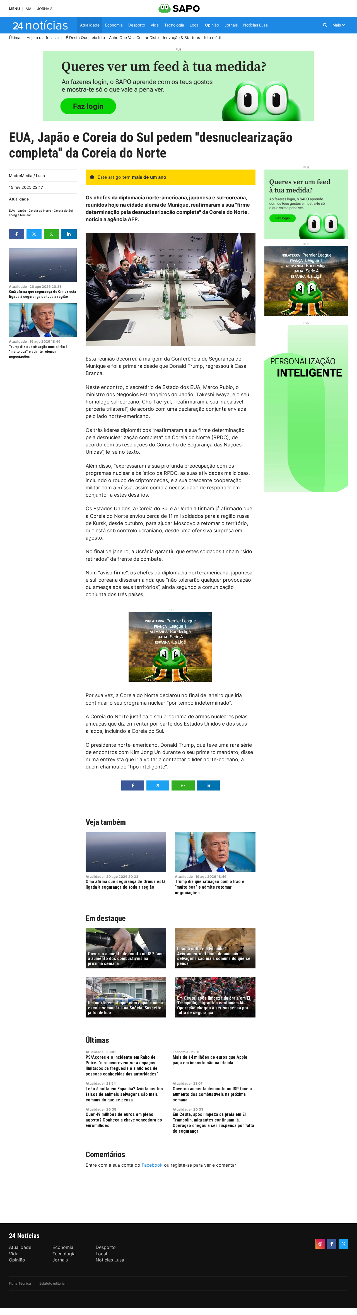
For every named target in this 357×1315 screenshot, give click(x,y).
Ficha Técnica (20, 1283)
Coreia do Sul (63, 210)
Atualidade (19, 199)
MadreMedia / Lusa (27, 175)
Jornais (44, 9)
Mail (30, 9)
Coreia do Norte (40, 210)
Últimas (97, 1040)
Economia (180, 1052)
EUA (12, 210)
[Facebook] (332, 1244)
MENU (14, 9)
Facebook (152, 1165)
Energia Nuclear (20, 215)
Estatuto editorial (52, 1283)
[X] (343, 1244)
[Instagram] (320, 1244)
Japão (22, 210)
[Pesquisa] (325, 25)
